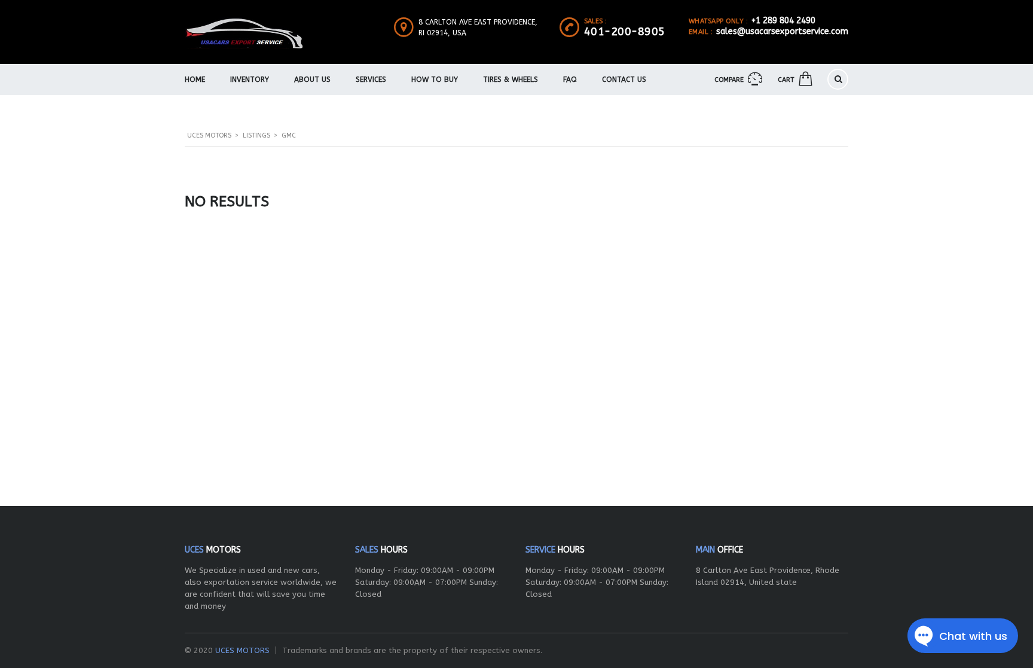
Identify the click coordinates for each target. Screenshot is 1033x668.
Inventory (249, 79)
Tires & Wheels (510, 79)
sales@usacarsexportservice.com (782, 31)
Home (195, 79)
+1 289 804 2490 (783, 21)
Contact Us (624, 79)
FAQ (570, 79)
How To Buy (434, 79)
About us (312, 79)
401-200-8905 (624, 31)
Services (371, 79)
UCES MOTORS (242, 650)
